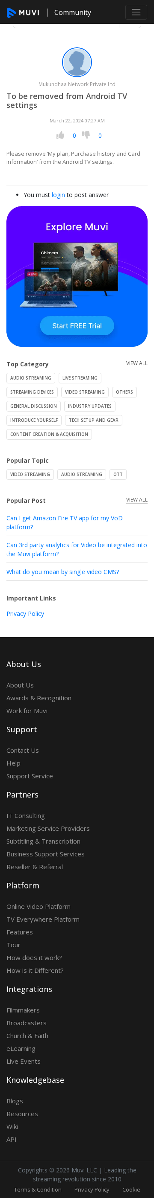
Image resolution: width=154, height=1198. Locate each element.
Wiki (12, 1126)
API (11, 1139)
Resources (22, 1113)
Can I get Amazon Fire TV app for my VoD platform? (64, 522)
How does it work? (34, 957)
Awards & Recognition (38, 697)
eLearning (21, 1048)
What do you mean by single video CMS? (62, 572)
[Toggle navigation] (136, 12)
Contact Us (22, 750)
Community (72, 12)
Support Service (29, 776)
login (58, 195)
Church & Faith (27, 1035)
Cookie (131, 1189)
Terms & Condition (38, 1189)
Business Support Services (45, 854)
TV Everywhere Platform (43, 919)
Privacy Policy (25, 613)
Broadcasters (26, 1022)
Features (19, 932)
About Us (20, 685)
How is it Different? (35, 970)
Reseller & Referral (34, 866)
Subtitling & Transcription (43, 841)
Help (13, 763)
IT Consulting (25, 815)
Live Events (23, 1061)
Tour (13, 944)
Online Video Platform (38, 906)
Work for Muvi (26, 710)
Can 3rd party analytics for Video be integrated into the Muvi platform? (76, 549)
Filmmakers (23, 1010)
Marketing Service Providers (48, 828)
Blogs (14, 1100)
